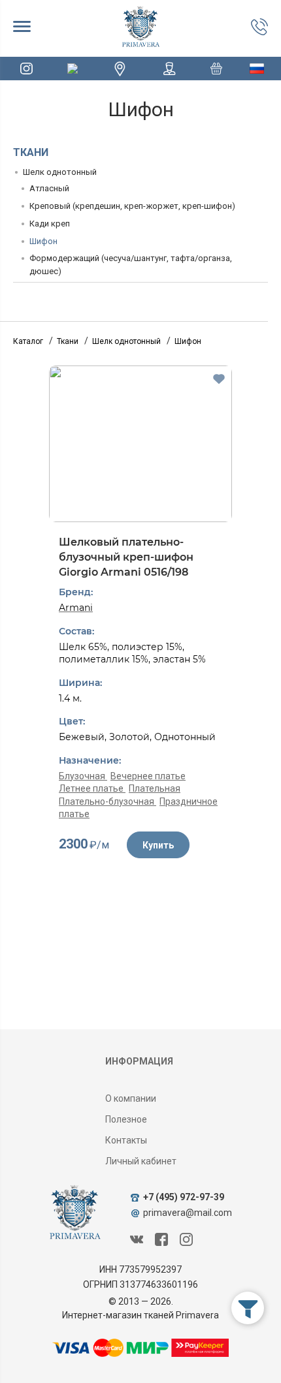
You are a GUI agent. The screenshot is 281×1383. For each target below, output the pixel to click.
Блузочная (83, 776)
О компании (130, 1098)
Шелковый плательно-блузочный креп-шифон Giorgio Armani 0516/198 (126, 557)
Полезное (126, 1119)
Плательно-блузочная (107, 801)
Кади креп (49, 223)
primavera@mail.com (187, 1212)
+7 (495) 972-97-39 (183, 1197)
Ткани (30, 152)
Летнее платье (92, 788)
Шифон (43, 241)
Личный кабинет (140, 1161)
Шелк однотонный (60, 172)
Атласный (49, 188)
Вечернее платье (148, 776)
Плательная (154, 788)
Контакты (126, 1140)
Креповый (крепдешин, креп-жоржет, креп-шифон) (132, 206)
